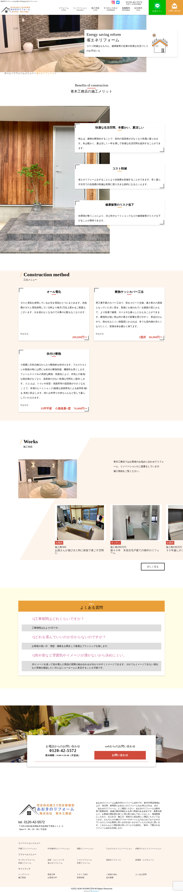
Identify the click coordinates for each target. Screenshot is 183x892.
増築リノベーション (85, 849)
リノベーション (80, 9)
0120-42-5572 (134, 2)
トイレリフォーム (84, 860)
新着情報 (80, 877)
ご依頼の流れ (111, 874)
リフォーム (64, 9)
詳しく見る (153, 566)
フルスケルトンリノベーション (119, 849)
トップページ (23, 874)
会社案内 (138, 9)
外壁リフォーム (83, 863)
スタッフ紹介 (82, 874)
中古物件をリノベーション (59, 849)
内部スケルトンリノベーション (148, 849)
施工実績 (95, 9)
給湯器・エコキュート (144, 860)
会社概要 (110, 877)
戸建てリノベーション (27, 849)
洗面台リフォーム (113, 860)
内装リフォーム (24, 863)
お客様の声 (52, 877)
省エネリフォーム (55, 863)
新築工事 (51, 874)
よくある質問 (141, 874)
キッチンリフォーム (26, 860)
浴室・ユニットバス (56, 860)
